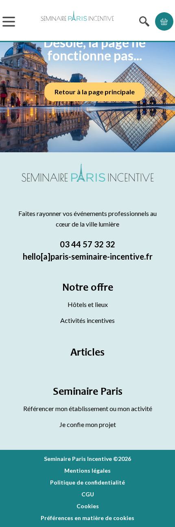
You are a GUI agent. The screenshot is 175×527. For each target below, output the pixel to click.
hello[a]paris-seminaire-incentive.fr (88, 256)
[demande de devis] (164, 21)
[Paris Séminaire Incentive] (77, 21)
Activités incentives (87, 320)
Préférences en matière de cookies (87, 517)
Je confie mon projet (87, 424)
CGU (87, 494)
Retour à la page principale (95, 92)
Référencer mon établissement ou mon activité (87, 408)
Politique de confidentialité (87, 482)
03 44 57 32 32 (87, 244)
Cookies (88, 506)
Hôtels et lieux (88, 304)
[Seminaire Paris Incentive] (88, 182)
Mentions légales (87, 470)
